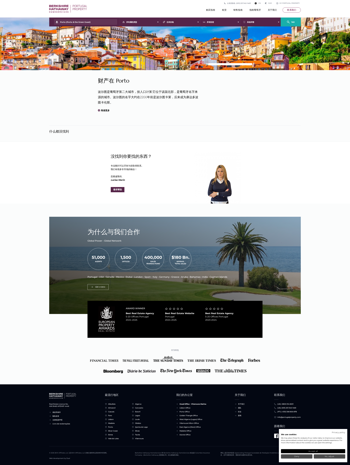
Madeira (111, 423)
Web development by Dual (59, 458)
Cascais (111, 412)
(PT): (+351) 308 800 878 (287, 412)
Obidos (138, 423)
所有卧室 (210, 22)
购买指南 (210, 10)
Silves (137, 431)
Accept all (313, 451)
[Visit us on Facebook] (276, 436)
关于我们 (272, 10)
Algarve (138, 404)
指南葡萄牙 (255, 10)
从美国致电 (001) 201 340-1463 (239, 3)
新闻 (239, 415)
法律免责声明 (57, 420)
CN (259, 3)
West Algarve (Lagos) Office (191, 419)
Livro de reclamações (61, 424)
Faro (110, 415)
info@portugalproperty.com (289, 417)
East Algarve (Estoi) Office (190, 427)
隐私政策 (55, 416)
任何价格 (170, 22)
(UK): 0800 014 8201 (285, 404)
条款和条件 (56, 412)
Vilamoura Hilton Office (189, 423)
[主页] (68, 9)
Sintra (110, 435)
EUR (268, 3)
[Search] (291, 21)
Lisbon (111, 419)
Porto (110, 427)
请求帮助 (117, 189)
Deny (296, 456)
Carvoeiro (139, 408)
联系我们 (291, 10)
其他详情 (250, 22)
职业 (239, 412)
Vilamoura (139, 438)
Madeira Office (185, 431)
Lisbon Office (185, 408)
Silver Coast (113, 431)
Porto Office (185, 412)
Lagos (137, 415)
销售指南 (238, 10)
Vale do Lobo (113, 438)
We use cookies (288, 434)
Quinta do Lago (141, 427)
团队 (239, 408)
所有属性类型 (131, 22)
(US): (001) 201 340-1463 (286, 408)
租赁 (224, 10)
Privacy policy (338, 432)
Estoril (137, 412)
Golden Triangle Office (189, 415)
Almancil (111, 408)
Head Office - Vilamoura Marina (193, 404)
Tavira (137, 435)
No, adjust (329, 456)
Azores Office (185, 435)
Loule (137, 419)
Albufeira (111, 404)
